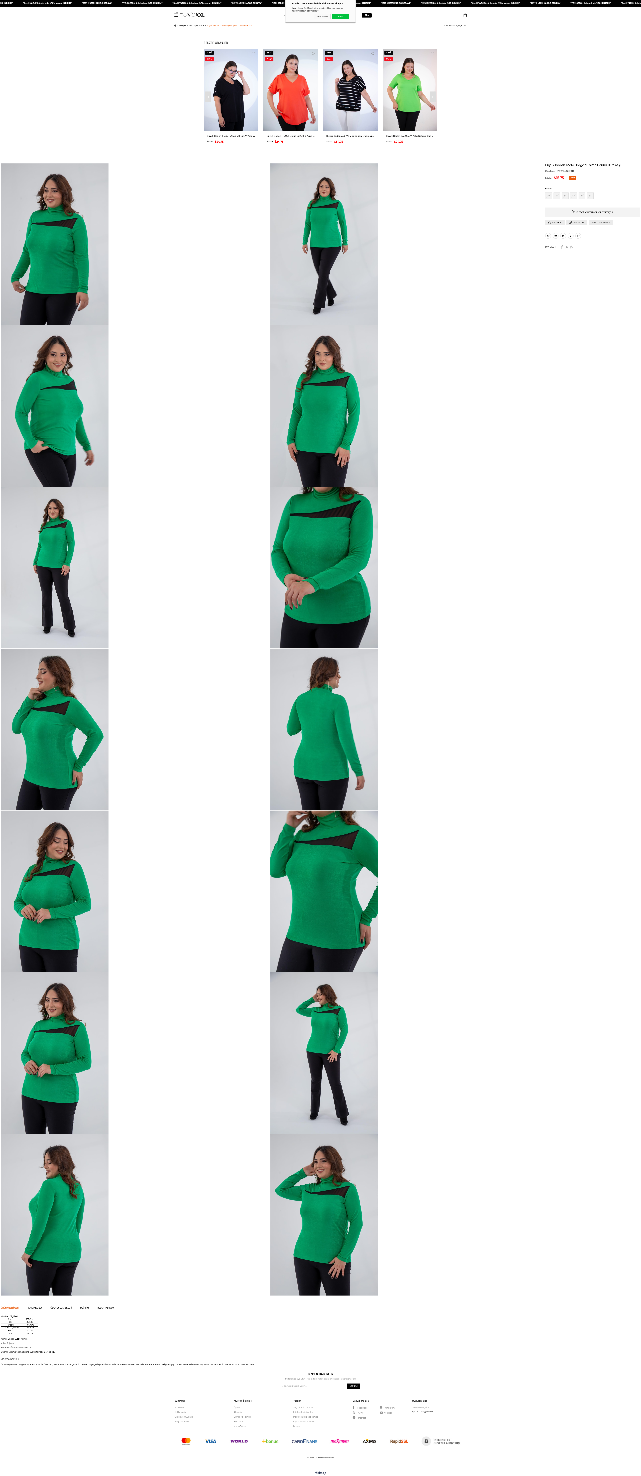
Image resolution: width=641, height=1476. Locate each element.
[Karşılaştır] (556, 236)
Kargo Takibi (240, 1426)
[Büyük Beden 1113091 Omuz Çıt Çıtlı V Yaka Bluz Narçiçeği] (290, 90)
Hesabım (238, 1422)
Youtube (388, 1413)
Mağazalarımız (181, 1422)
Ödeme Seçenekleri (61, 1308)
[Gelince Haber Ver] (578, 236)
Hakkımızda (180, 1412)
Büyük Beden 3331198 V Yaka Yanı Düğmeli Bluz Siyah (350, 136)
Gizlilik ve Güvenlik (183, 1417)
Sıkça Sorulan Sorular (303, 1408)
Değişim (84, 1308)
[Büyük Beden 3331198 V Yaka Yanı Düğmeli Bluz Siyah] (350, 90)
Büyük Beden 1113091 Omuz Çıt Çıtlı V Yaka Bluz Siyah (231, 136)
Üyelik (237, 1408)
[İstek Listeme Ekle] (548, 236)
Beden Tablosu (105, 1308)
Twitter (566, 247)
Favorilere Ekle (253, 53)
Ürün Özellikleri (10, 1308)
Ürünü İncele (231, 128)
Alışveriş (238, 1412)
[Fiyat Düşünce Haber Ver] (571, 236)
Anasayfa (179, 1408)
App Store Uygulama (422, 1412)
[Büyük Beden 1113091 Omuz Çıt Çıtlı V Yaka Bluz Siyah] (231, 90)
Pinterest (361, 1418)
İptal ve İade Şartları (303, 1412)
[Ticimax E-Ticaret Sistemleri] (321, 1473)
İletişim (296, 1426)
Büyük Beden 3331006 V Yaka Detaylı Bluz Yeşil (410, 136)
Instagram (389, 1408)
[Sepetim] (465, 16)
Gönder (354, 1386)
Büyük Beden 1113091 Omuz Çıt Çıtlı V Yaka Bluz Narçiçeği (291, 136)
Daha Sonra (322, 16)
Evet (340, 16)
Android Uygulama (422, 1408)
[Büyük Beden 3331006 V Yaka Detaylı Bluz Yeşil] (410, 90)
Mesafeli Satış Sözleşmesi (305, 1417)
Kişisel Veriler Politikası (304, 1422)
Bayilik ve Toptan (242, 1417)
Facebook (562, 247)
